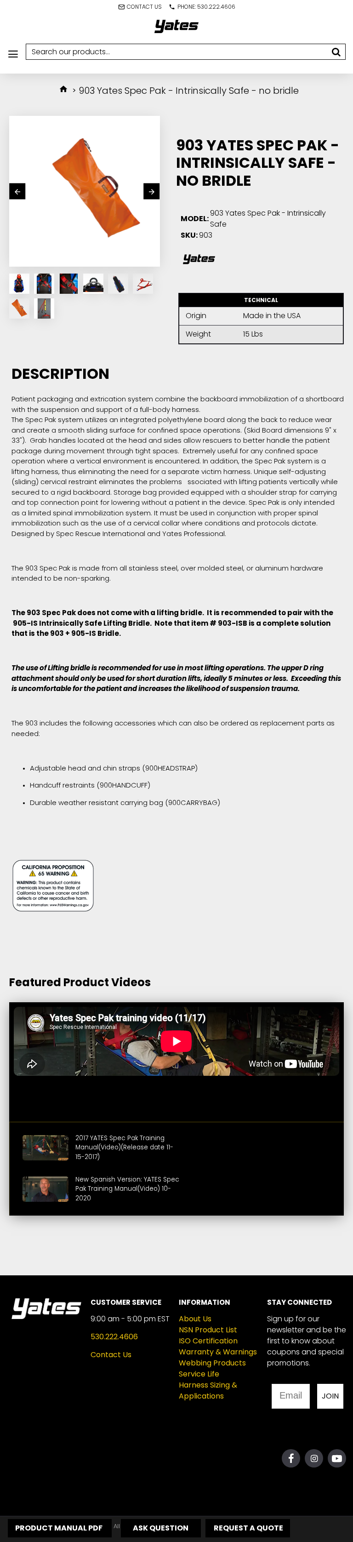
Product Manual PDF (58, 1528)
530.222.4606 (114, 1336)
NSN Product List (208, 1330)
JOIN (330, 1396)
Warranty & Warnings (218, 1352)
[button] (17, 191)
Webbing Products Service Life (212, 1368)
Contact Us (111, 1354)
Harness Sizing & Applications (208, 1390)
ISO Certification (208, 1341)
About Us (195, 1319)
